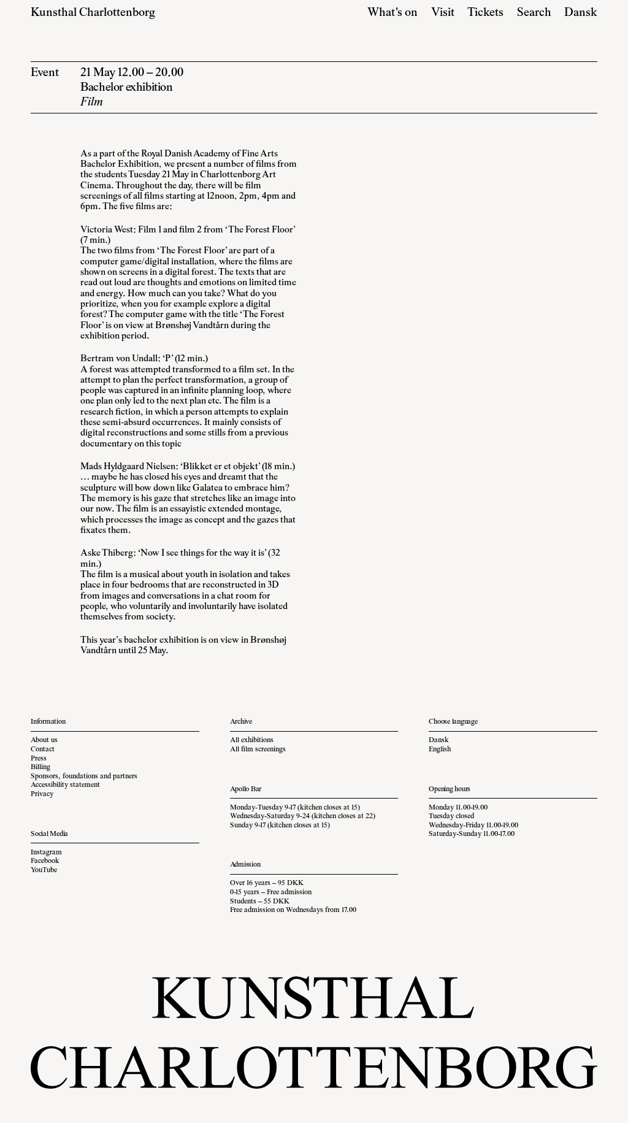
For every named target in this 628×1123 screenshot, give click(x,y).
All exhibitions (252, 740)
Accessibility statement (65, 785)
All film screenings (258, 749)
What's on (392, 13)
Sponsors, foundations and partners (84, 776)
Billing (40, 767)
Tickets (485, 13)
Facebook (45, 861)
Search (534, 13)
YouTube (44, 870)
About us (44, 740)
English (440, 749)
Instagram (46, 852)
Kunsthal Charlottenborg (93, 13)
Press (39, 758)
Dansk (580, 13)
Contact (43, 749)
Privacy (42, 794)
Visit (442, 13)
